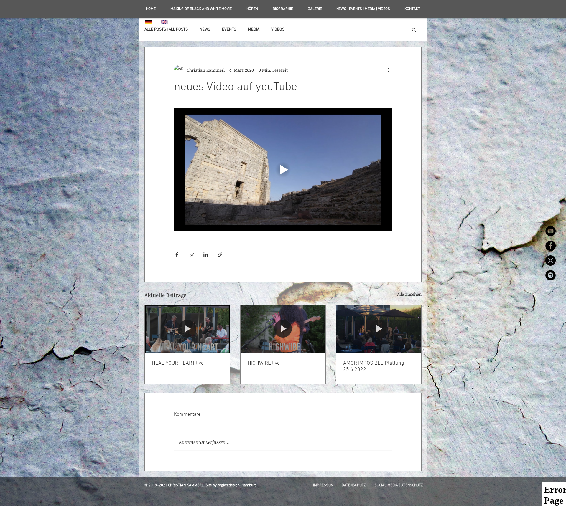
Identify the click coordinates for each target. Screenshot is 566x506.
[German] (149, 22)
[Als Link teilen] (220, 254)
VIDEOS (277, 29)
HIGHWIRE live (264, 363)
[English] (164, 22)
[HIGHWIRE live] (283, 329)
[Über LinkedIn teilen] (205, 254)
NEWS (205, 29)
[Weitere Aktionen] (388, 69)
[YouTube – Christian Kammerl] (550, 231)
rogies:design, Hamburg (237, 485)
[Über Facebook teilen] (177, 254)
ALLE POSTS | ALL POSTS (166, 29)
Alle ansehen (409, 294)
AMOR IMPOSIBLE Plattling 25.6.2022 (373, 366)
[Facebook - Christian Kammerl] (550, 246)
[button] (414, 29)
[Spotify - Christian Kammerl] (550, 275)
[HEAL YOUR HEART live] (187, 329)
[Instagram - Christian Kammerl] (550, 260)
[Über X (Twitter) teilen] (191, 254)
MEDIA (253, 29)
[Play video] (283, 169)
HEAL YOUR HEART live (178, 363)
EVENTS (229, 29)
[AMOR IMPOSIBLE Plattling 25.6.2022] (378, 329)
